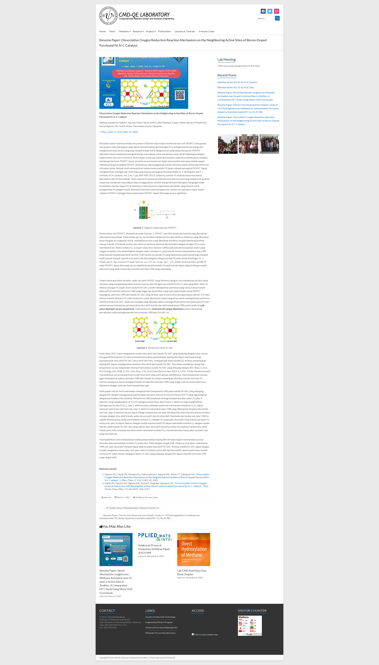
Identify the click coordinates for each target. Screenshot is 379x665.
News (112, 31)
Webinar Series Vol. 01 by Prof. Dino (235, 87)
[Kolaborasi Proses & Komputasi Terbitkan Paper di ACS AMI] (154, 534)
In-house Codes (206, 31)
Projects (150, 31)
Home (102, 31)
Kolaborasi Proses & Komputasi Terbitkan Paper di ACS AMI (154, 549)
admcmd (107, 497)
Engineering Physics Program (159, 622)
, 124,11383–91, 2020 (118, 131)
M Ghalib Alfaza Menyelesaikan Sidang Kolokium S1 (131, 507)
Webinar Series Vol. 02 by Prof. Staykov (237, 82)
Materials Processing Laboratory (160, 633)
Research (137, 31)
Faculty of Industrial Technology (160, 617)
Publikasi (140, 497)
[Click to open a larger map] (205, 634)
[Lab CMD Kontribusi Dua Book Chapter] (193, 534)
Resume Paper (151, 497)
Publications (164, 31)
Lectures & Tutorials (185, 31)
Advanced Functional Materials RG (161, 627)
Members (124, 31)
